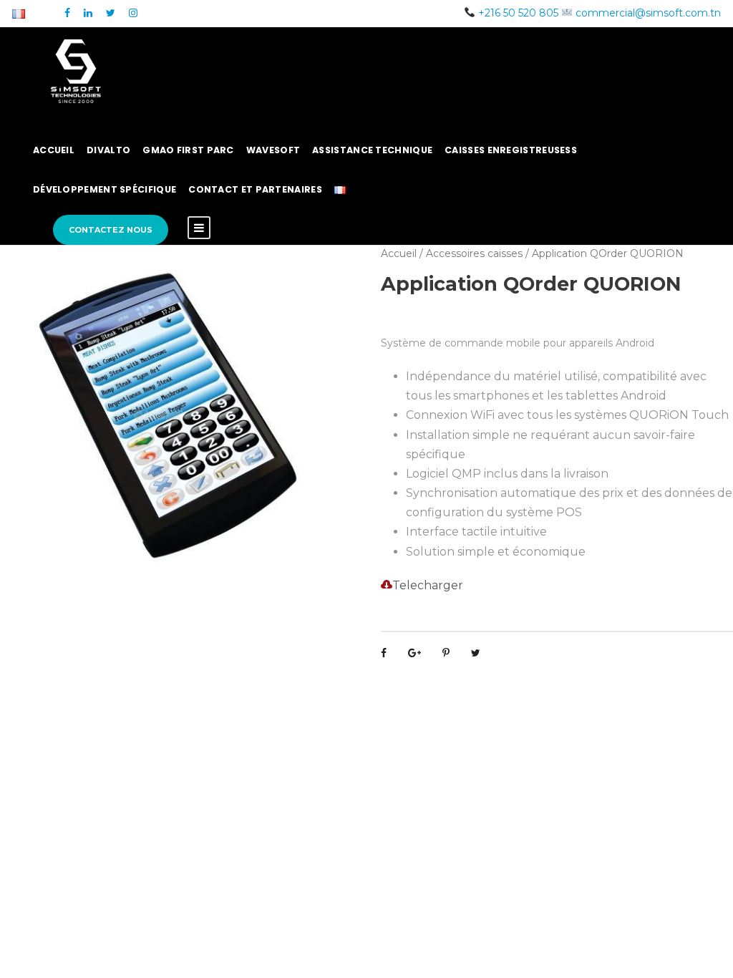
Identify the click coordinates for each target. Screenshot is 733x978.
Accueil (53, 150)
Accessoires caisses (474, 253)
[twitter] (110, 12)
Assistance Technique (372, 150)
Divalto (108, 150)
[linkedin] (88, 12)
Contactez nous (110, 230)
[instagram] (133, 12)
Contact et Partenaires (255, 189)
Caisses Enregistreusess (511, 150)
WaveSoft (273, 150)
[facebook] (67, 12)
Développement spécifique (104, 189)
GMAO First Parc (188, 150)
